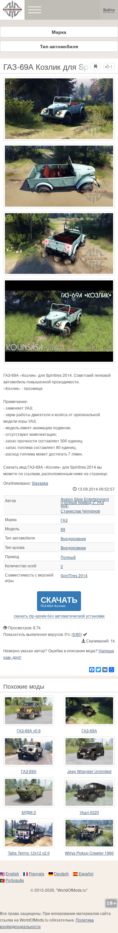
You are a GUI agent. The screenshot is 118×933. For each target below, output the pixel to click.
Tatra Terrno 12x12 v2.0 (29, 853)
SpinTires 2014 (74, 575)
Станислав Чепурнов (80, 511)
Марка (59, 32)
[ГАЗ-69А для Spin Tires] (89, 711)
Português (15, 880)
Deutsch (61, 873)
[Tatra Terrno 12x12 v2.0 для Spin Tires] (28, 833)
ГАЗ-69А (89, 730)
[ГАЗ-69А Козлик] (59, 321)
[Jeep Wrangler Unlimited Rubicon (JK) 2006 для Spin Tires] (89, 752)
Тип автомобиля (59, 46)
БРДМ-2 (29, 812)
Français (36, 873)
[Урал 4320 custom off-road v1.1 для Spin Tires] (89, 792)
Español (86, 873)
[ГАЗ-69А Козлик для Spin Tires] (59, 109)
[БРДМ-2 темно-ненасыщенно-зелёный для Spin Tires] (28, 792)
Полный (68, 557)
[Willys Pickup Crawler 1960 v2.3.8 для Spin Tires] (89, 833)
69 (63, 529)
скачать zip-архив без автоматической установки (59, 616)
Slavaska (40, 483)
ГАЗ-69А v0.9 (29, 730)
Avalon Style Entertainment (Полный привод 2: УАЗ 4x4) (85, 502)
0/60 (77, 634)
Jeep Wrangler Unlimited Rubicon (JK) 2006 (89, 771)
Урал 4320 (89, 812)
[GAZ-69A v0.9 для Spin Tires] (28, 711)
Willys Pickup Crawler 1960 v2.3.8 (89, 853)
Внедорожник (73, 538)
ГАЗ (64, 520)
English (12, 873)
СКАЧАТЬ (59, 601)
